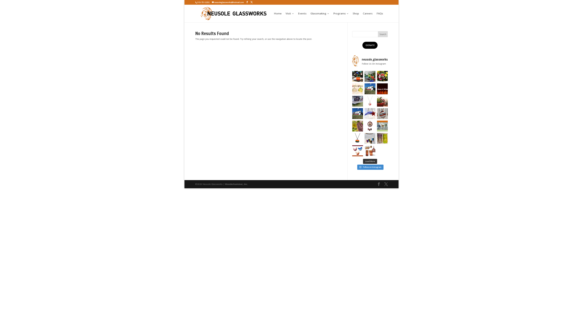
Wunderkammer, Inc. (236, 184)
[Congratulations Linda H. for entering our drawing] (382, 88)
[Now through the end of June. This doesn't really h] (382, 138)
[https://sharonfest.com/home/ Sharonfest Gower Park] (357, 113)
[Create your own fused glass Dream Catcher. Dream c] (370, 126)
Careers (368, 13)
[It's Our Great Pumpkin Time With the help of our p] (370, 76)
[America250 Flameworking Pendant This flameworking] (370, 101)
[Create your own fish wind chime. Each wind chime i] (370, 138)
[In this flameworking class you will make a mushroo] (382, 101)
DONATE (370, 45)
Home (278, 13)
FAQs (380, 13)
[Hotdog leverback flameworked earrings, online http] (357, 126)
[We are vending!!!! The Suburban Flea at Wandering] (370, 88)
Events (302, 13)
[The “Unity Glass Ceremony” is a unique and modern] (370, 150)
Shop (356, 13)
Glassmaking (318, 13)
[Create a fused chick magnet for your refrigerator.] (357, 150)
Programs (339, 13)
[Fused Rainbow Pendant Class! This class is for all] (357, 138)
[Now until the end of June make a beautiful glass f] (382, 126)
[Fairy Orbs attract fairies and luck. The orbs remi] (357, 88)
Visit (288, 13)
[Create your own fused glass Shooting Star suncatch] (370, 113)
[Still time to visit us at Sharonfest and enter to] (357, 101)
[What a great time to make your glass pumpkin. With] (357, 76)
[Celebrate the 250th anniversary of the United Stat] (382, 113)
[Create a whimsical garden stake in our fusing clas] (382, 76)
